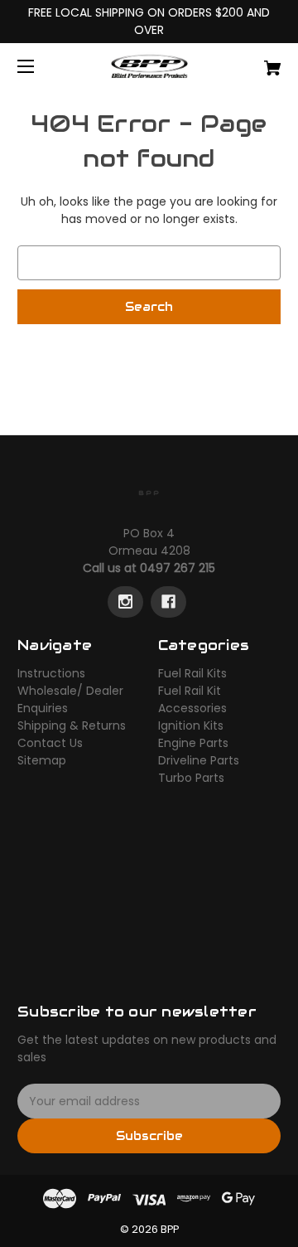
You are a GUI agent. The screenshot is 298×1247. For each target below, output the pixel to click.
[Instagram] (125, 602)
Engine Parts (193, 743)
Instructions (51, 673)
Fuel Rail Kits (192, 673)
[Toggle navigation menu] (40, 66)
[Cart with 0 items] (254, 61)
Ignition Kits (190, 725)
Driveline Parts (198, 760)
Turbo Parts (191, 777)
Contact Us (50, 743)
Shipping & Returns (71, 725)
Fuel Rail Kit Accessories (192, 699)
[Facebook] (168, 602)
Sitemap (41, 760)
